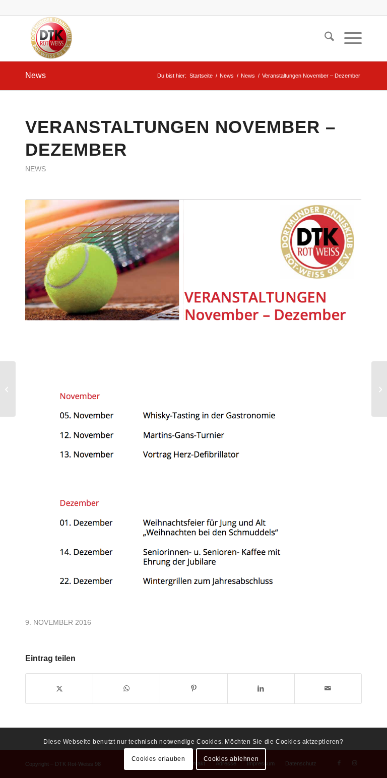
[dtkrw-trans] (50, 38)
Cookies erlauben (158, 758)
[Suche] (324, 38)
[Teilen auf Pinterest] (193, 688)
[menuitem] (324, 38)
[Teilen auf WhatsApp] (126, 688)
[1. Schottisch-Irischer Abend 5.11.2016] (8, 389)
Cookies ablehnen (231, 758)
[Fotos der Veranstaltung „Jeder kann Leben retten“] (379, 389)
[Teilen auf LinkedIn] (261, 688)
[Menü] (348, 38)
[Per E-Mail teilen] (328, 688)
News (35, 75)
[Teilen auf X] (59, 688)
